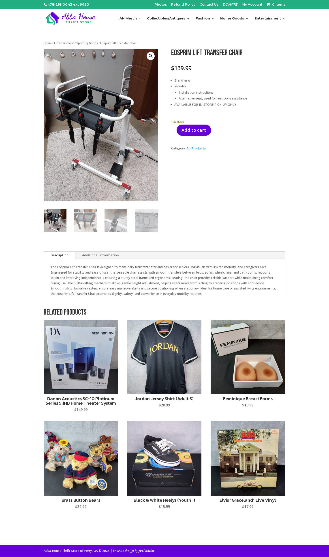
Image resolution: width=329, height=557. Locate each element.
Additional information (100, 255)
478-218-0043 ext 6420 (68, 4)
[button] (151, 56)
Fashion (203, 18)
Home (48, 43)
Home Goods (232, 18)
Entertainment (267, 18)
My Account (252, 4)
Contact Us (209, 4)
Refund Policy (183, 4)
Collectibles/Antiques (166, 18)
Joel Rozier (146, 550)
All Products (196, 148)
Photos (160, 4)
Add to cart (194, 130)
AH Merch (128, 18)
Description (59, 255)
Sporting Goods (87, 43)
